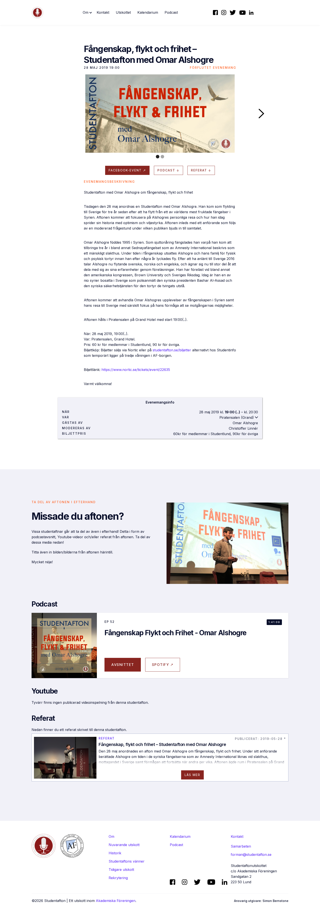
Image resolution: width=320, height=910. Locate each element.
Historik (115, 853)
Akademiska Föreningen (115, 900)
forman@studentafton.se (251, 854)
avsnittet (122, 664)
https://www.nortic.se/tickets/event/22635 (135, 369)
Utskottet (123, 12)
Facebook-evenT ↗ (127, 170)
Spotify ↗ (162, 664)
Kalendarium (147, 12)
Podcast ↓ (168, 170)
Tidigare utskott (121, 869)
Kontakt (103, 12)
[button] (87, 12)
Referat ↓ (201, 170)
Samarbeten (241, 846)
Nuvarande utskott (124, 845)
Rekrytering (118, 878)
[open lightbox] (160, 113)
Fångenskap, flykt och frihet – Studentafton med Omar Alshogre (162, 744)
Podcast (171, 12)
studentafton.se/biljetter (172, 350)
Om (111, 836)
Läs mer (192, 775)
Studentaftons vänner (127, 861)
